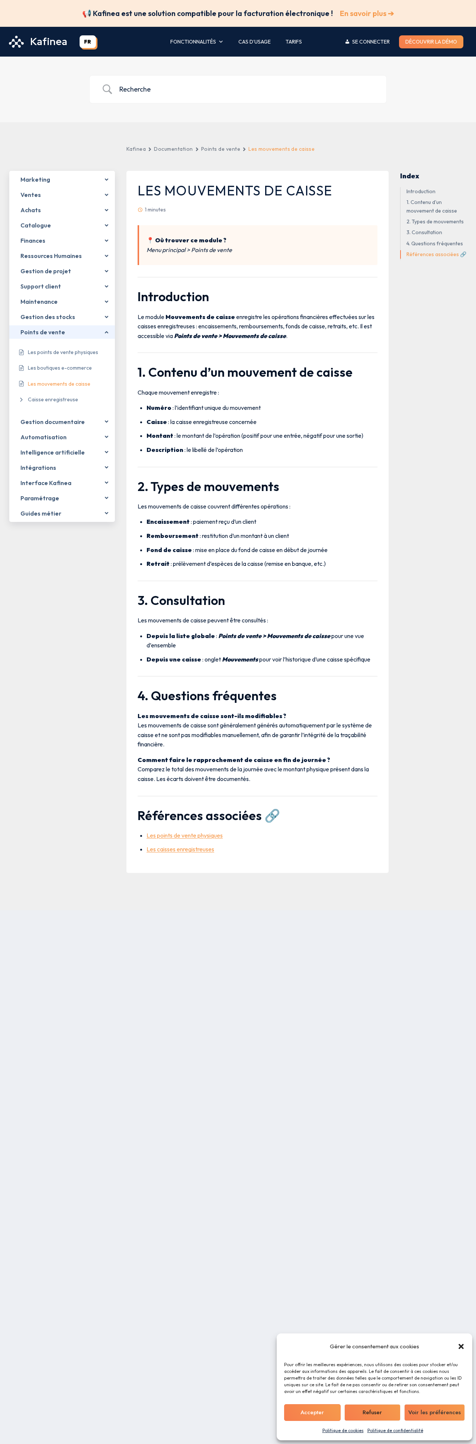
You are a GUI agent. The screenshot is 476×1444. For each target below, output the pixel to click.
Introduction (420, 191)
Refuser (372, 1412)
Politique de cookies (343, 1430)
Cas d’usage (254, 41)
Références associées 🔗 (436, 254)
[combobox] (88, 41)
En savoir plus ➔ (367, 13)
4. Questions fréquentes (434, 243)
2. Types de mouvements (435, 221)
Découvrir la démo (431, 41)
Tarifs (294, 41)
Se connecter (371, 41)
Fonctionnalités (193, 41)
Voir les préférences (434, 1412)
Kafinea (136, 149)
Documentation (173, 149)
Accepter (312, 1412)
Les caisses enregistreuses (180, 849)
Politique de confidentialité (395, 1430)
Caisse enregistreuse (53, 399)
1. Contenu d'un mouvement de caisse (431, 206)
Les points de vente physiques (185, 835)
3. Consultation (424, 232)
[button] (461, 1346)
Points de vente (220, 149)
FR (87, 41)
